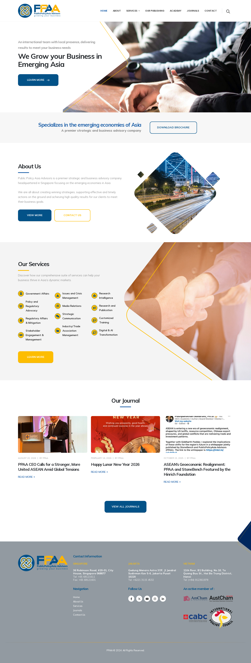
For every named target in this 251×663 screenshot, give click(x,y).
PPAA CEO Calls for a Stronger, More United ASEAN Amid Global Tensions (49, 467)
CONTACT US (72, 215)
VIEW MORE (34, 215)
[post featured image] (52, 434)
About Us (78, 601)
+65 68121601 (87, 579)
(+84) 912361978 (198, 579)
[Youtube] (147, 599)
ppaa (45, 458)
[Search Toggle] (228, 11)
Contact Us (79, 614)
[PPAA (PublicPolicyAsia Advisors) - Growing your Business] (39, 11)
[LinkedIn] (163, 599)
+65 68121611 (86, 576)
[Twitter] (139, 599)
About (117, 10)
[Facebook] (131, 599)
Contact (211, 10)
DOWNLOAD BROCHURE (173, 127)
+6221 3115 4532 (143, 579)
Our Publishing (154, 10)
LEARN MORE (36, 80)
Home (103, 10)
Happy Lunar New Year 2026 (115, 464)
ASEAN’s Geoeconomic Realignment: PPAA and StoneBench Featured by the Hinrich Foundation (197, 469)
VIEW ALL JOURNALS (125, 506)
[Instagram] (155, 599)
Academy (175, 10)
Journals (193, 10)
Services (131, 10)
